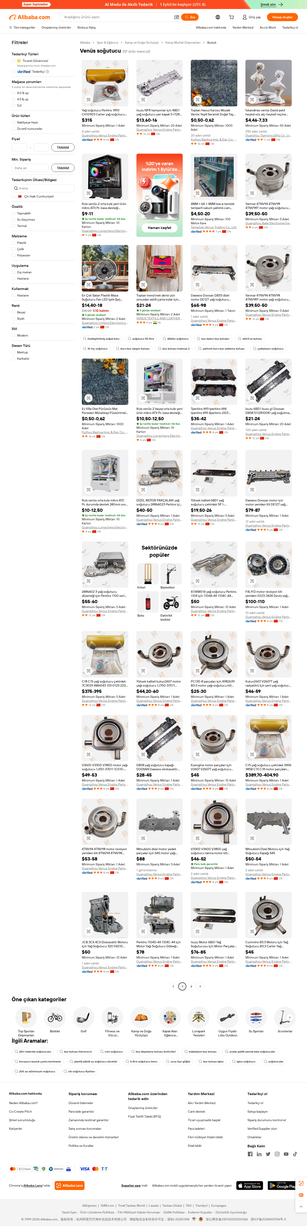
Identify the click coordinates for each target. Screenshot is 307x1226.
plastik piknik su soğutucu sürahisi (95, 1061)
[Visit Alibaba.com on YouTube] (286, 1154)
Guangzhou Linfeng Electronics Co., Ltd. (105, 323)
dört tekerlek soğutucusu (35, 1051)
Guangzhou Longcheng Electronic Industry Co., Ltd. (105, 231)
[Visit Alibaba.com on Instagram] (277, 1154)
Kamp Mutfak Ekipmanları (182, 42)
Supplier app (131, 1185)
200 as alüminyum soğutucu (37, 1071)
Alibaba (85, 42)
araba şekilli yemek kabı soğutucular (252, 1051)
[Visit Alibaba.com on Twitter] (268, 1154)
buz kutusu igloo (213, 1061)
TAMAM (63, 147)
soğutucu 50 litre (143, 338)
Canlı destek (196, 1111)
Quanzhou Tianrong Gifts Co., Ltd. (268, 135)
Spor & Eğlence (107, 42)
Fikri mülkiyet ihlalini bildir (205, 1137)
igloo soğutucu (246, 1061)
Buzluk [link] (211, 42)
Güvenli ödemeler (81, 1103)
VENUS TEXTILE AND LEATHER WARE (159, 318)
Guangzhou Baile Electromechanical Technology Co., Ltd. (268, 223)
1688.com (107, 1205)
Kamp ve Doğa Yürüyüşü (142, 42)
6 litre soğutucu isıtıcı (144, 1061)
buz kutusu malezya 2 (176, 348)
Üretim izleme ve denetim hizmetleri (94, 1137)
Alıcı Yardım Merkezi (202, 1103)
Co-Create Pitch (20, 1111)
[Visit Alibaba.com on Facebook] (250, 1154)
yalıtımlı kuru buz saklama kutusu (224, 348)
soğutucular (276, 1061)
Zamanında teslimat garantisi (88, 1120)
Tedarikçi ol (255, 1103)
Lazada (153, 1205)
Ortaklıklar (254, 1137)
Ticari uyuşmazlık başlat (204, 1120)
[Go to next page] (200, 986)
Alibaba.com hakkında (25, 1093)
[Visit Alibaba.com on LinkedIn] (259, 1154)
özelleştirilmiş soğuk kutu (103, 338)
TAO (188, 1205)
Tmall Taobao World (131, 1205)
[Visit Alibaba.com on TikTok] (295, 1154)
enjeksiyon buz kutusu (202, 1051)
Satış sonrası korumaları (85, 1128)
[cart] (232, 18)
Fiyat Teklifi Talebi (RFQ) (144, 1116)
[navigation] (43, 515)
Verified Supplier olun (262, 1128)
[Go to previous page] (173, 986)
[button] (176, 17)
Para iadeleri (196, 1128)
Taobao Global (172, 1205)
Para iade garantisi (81, 1111)
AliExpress (89, 1205)
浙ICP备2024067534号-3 (268, 1219)
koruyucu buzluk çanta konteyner (40, 1061)
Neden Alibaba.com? (23, 1103)
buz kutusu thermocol (78, 1051)
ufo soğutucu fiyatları (81, 1071)
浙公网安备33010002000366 (227, 1219)
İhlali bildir (195, 1145)
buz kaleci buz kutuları (215, 338)
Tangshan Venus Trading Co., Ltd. (214, 227)
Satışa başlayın (257, 1111)
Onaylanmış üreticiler (143, 1108)
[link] (301, 1183)
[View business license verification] (194, 1219)
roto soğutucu (114, 1051)
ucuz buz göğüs (180, 1061)
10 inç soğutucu (97, 348)
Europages (218, 1205)
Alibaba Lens (32, 1185)
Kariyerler (15, 1128)
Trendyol (201, 1205)
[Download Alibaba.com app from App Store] (249, 1185)
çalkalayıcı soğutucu (270, 348)
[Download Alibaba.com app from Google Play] (283, 1185)
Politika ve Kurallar (81, 1145)
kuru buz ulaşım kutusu (134, 348)
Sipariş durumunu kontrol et (266, 1120)
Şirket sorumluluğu (22, 1120)
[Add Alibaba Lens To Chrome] (70, 1185)
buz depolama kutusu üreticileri (156, 1051)
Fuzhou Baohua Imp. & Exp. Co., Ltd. (214, 139)
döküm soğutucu (177, 338)
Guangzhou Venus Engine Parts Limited (105, 135)
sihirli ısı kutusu (252, 338)
